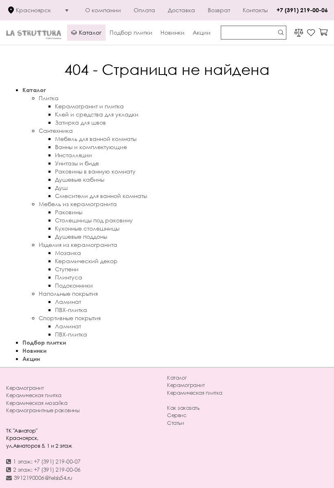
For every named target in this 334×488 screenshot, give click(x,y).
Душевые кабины (79, 179)
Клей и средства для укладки (96, 114)
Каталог (34, 89)
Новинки (34, 350)
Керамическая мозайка (36, 403)
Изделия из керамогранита (78, 244)
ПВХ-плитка (71, 309)
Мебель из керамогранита (78, 203)
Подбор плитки (44, 342)
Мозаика (68, 252)
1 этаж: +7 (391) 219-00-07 (47, 461)
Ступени (67, 269)
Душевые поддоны (81, 236)
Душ (61, 187)
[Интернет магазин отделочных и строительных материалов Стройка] (33, 32)
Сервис (176, 415)
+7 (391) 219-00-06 (302, 10)
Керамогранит (25, 388)
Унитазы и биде (77, 163)
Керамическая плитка (34, 395)
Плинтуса (68, 277)
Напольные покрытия (68, 293)
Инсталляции (73, 155)
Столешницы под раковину (94, 220)
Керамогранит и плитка (89, 106)
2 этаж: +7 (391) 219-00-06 (47, 469)
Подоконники (74, 285)
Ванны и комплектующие (91, 146)
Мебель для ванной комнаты (95, 138)
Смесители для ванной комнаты (101, 195)
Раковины (68, 212)
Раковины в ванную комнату (95, 171)
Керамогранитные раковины (42, 410)
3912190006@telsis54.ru (43, 477)
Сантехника (56, 130)
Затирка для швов (80, 122)
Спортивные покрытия (70, 317)
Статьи (175, 423)
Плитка (49, 98)
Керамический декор (86, 260)
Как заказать (183, 407)
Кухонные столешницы (87, 228)
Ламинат (68, 301)
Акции (31, 358)
